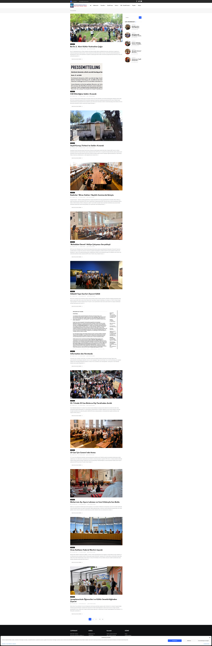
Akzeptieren (174, 640)
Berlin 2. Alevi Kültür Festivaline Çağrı (86, 47)
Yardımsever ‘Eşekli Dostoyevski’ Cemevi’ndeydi (136, 60)
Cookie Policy (4, 643)
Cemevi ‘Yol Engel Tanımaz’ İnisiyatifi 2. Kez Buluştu (136, 44)
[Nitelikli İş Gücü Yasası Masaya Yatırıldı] (127, 27)
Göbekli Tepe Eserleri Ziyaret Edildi (85, 294)
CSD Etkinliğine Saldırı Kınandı (83, 94)
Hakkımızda (95, 5)
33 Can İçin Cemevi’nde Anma (83, 453)
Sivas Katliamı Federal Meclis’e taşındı (86, 550)
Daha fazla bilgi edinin (76, 59)
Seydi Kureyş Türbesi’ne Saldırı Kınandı (87, 146)
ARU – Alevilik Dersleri (125, 5)
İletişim (139, 5)
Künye (126, 633)
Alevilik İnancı (110, 5)
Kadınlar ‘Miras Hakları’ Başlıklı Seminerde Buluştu (92, 195)
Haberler (133, 24)
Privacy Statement (9, 643)
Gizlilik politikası (128, 635)
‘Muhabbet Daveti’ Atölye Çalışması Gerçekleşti (86, 1)
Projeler (133, 5)
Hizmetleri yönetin (206, 643)
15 (99, 619)
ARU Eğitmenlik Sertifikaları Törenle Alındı (136, 36)
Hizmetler (103, 5)
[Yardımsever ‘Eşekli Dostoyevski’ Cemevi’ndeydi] (127, 60)
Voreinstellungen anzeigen (203, 640)
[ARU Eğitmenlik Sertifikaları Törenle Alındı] (127, 35)
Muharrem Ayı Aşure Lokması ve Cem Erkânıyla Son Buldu (95, 502)
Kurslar (116, 5)
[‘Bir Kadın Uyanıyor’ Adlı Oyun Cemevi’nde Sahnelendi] (127, 51)
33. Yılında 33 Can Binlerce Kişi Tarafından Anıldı (91, 403)
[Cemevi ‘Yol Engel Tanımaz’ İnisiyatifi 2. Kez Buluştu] (127, 43)
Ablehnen (189, 640)
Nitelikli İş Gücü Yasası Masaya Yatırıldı (135, 27)
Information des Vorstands (81, 354)
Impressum (14, 643)
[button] (209, 637)
